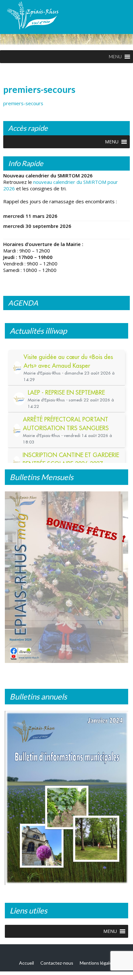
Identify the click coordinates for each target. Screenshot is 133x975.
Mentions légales (97, 963)
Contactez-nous (56, 963)
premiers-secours (23, 103)
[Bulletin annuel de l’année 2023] (66, 798)
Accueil (26, 963)
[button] (115, 56)
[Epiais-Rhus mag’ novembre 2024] (66, 577)
